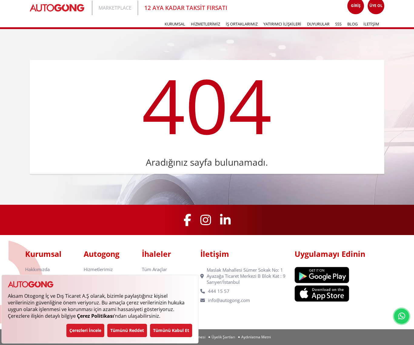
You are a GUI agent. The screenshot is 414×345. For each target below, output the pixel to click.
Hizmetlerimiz (98, 269)
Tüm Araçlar (154, 269)
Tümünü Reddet (127, 330)
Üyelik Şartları (223, 337)
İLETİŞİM (371, 24)
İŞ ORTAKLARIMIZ (242, 24)
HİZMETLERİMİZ (205, 24)
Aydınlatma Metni (256, 337)
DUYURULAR (318, 24)
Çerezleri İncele (85, 330)
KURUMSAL (175, 24)
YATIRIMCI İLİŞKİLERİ (282, 24)
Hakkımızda (37, 269)
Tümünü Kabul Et (171, 330)
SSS (338, 24)
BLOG (352, 24)
